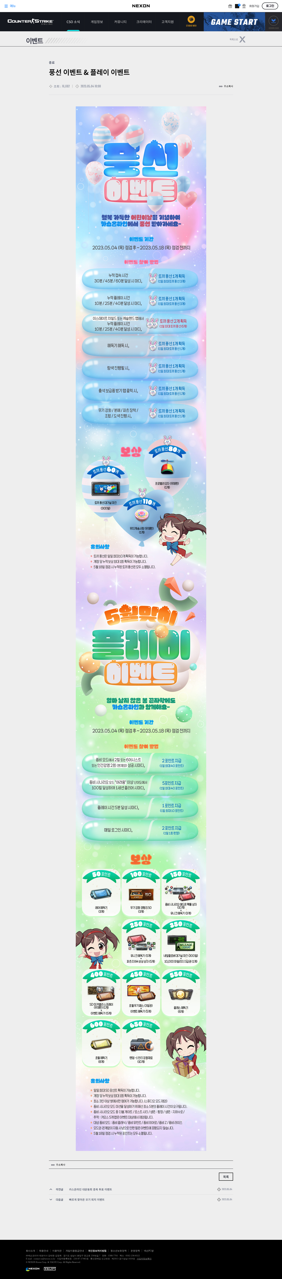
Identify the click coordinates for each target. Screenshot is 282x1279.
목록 (226, 1176)
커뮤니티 (120, 21)
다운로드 (273, 21)
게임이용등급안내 (75, 1250)
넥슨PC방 (149, 1250)
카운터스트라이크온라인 (30, 21)
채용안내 (43, 1250)
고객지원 (168, 21)
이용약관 (57, 1250)
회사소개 (30, 1250)
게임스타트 (234, 21)
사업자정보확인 (144, 1258)
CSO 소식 (73, 21)
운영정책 (135, 1250)
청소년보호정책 (118, 1250)
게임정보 (97, 21)
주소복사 (228, 86)
